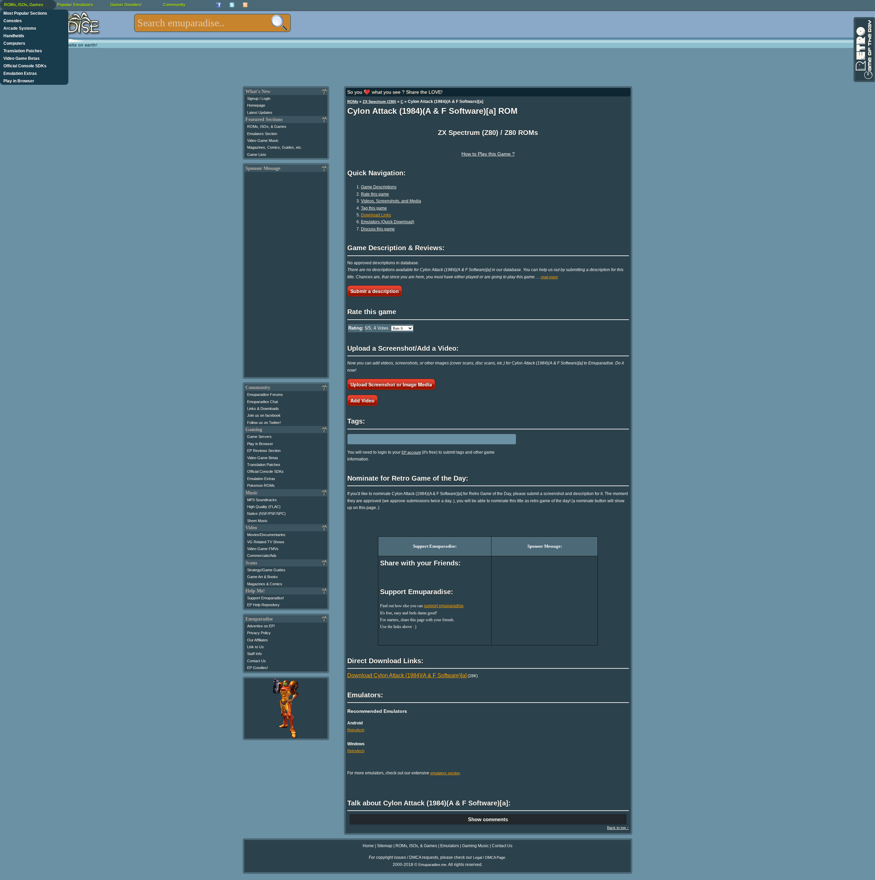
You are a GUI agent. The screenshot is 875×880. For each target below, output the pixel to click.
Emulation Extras (20, 73)
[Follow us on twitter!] (232, 5)
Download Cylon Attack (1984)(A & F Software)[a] (407, 675)
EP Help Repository (263, 605)
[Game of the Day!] (863, 49)
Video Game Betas (21, 58)
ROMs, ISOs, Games (23, 4)
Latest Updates (259, 112)
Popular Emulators (75, 4)
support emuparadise (443, 605)
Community (174, 4)
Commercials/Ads (262, 556)
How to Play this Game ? (488, 154)
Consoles (12, 20)
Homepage (256, 105)
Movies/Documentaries (266, 535)
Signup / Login (258, 98)
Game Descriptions (378, 187)
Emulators (449, 845)
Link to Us (255, 647)
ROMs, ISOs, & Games (266, 126)
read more (549, 277)
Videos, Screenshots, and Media (391, 201)
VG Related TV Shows (265, 542)
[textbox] (212, 23)
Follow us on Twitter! (264, 423)
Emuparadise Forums (265, 394)
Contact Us (256, 661)
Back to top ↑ (618, 828)
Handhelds (13, 36)
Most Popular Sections (25, 13)
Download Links (376, 215)
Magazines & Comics (264, 584)
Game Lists (256, 154)
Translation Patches (22, 51)
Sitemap (384, 845)
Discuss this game (378, 229)
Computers (14, 43)
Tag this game (374, 208)
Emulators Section (262, 134)
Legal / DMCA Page (489, 857)
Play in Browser (18, 81)
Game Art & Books (262, 577)
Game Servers (259, 437)
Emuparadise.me (432, 865)
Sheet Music (257, 521)
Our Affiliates (257, 640)
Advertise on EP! (261, 626)
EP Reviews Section (264, 451)
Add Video (362, 400)
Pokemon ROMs (261, 485)
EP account (411, 452)
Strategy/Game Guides (266, 570)
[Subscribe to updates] (245, 5)
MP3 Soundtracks (262, 500)
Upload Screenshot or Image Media (391, 384)
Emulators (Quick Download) (387, 221)
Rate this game (375, 194)
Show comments (488, 819)
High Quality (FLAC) (264, 507)
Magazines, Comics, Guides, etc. (274, 147)
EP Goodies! (257, 668)
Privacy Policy (259, 633)
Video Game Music (263, 140)
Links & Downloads (263, 408)
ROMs (352, 101)
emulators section (445, 773)
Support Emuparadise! (265, 598)
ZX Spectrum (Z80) (379, 101)
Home (368, 845)
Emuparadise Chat (262, 402)
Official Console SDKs (24, 66)
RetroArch (355, 730)
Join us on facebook (264, 415)
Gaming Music (475, 845)
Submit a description (374, 291)
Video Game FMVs (263, 549)
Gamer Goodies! (126, 4)
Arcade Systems (19, 28)
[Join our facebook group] (218, 5)
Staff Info (254, 654)
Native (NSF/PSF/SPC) (266, 513)
